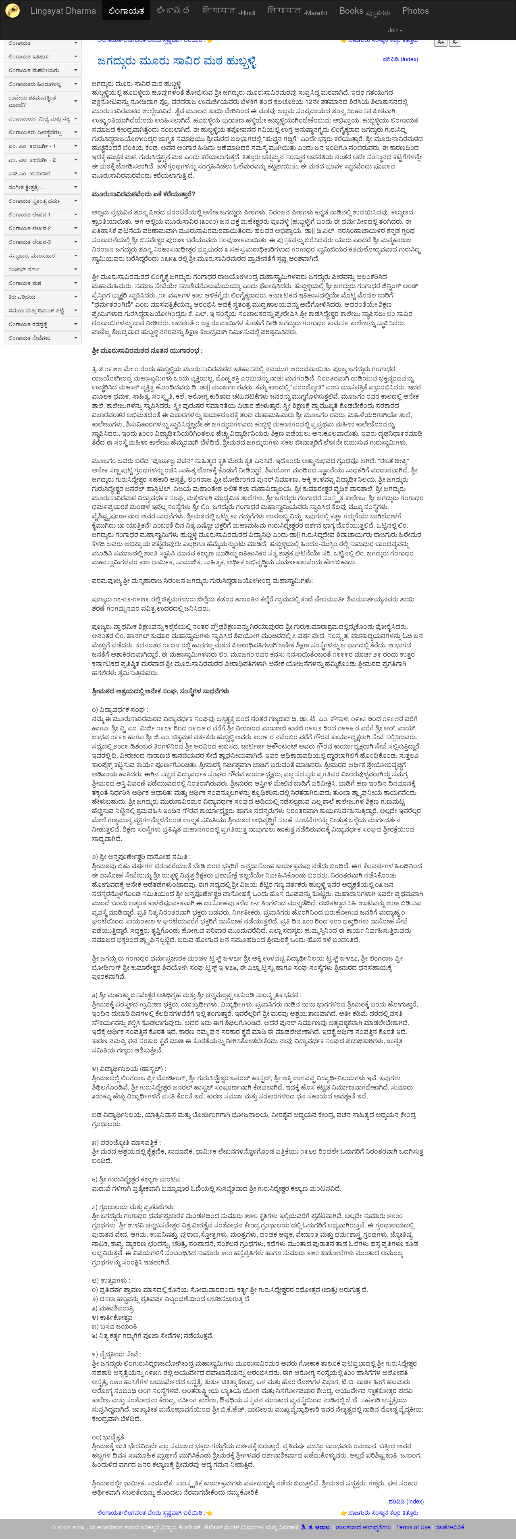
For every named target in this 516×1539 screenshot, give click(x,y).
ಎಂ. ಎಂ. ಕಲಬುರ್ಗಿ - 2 (32, 159)
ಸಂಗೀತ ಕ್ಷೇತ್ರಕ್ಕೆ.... (26, 187)
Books (364, 10)
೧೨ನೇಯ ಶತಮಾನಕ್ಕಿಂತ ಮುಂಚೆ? (32, 101)
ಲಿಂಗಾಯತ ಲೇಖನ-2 (29, 228)
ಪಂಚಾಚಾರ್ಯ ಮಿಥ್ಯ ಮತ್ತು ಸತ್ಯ (39, 118)
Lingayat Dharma (63, 10)
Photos (415, 10)
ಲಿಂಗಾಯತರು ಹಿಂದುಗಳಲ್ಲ (34, 83)
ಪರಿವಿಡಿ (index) (400, 59)
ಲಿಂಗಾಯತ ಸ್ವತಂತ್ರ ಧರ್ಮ (34, 200)
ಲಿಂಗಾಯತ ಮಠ (24, 283)
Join (393, 30)
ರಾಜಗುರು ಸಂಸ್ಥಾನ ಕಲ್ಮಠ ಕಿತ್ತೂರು (383, 1512)
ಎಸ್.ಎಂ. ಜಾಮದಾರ (29, 173)
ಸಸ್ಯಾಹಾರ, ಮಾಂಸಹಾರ (31, 255)
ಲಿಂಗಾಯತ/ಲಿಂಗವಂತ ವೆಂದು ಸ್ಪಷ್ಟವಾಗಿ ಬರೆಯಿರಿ (151, 1512)
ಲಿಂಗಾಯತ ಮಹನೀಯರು (33, 70)
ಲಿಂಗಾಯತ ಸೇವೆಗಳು (29, 337)
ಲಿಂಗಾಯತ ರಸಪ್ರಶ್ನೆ (27, 324)
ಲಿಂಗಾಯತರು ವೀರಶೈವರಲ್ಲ (34, 132)
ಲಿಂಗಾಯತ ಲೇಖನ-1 (29, 214)
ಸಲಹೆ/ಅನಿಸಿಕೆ (449, 1527)
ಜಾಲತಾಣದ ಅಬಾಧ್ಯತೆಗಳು (363, 1527)
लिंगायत (229, 10)
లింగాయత (173, 10)
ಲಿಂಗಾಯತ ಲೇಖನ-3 (29, 241)
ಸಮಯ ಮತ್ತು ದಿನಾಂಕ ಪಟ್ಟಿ (36, 310)
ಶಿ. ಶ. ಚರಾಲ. (317, 1527)
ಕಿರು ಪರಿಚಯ (21, 296)
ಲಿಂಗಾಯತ (126, 10)
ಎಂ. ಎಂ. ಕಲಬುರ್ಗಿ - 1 (32, 146)
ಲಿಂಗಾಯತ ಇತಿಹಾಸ (28, 56)
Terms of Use (413, 1527)
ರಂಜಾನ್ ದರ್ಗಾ (24, 269)
